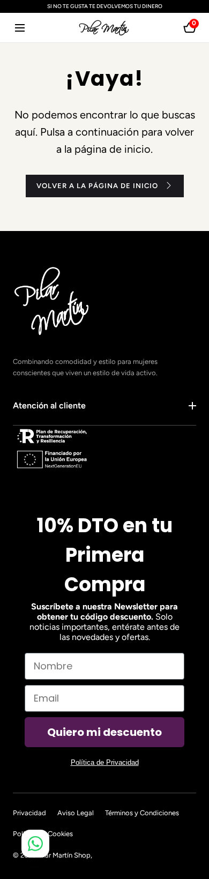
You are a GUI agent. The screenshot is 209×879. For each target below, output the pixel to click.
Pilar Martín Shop (64, 855)
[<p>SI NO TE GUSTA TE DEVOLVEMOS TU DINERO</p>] (104, 6)
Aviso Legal (75, 813)
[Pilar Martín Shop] (104, 27)
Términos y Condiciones (142, 813)
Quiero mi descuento (104, 732)
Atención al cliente (49, 405)
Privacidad (29, 813)
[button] (19, 27)
